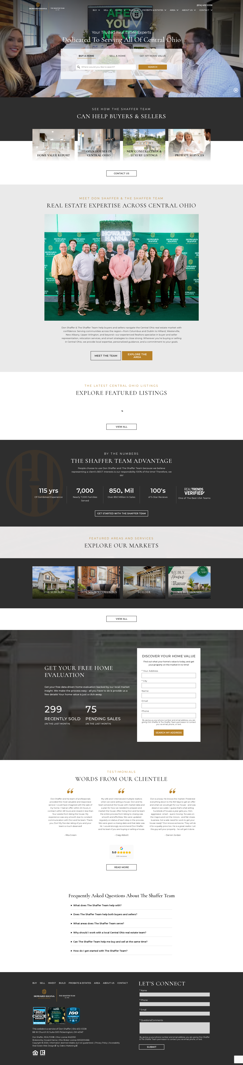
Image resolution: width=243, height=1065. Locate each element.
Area (97, 983)
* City (144, 681)
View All (121, 426)
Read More (121, 867)
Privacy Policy (101, 1043)
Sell (42, 983)
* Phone (143, 1000)
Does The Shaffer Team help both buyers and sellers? (105, 914)
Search (152, 67)
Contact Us (121, 173)
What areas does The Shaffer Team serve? (98, 923)
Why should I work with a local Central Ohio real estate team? (109, 932)
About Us (108, 983)
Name (145, 691)
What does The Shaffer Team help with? (97, 905)
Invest (52, 983)
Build (62, 983)
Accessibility (114, 1043)
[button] (236, 90)
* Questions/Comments (151, 1020)
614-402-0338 (80, 1029)
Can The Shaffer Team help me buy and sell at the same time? (110, 941)
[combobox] (106, 67)
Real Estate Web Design (43, 1046)
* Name (143, 990)
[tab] (86, 56)
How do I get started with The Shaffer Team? (100, 950)
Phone (145, 711)
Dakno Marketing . (69, 1046)
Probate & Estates (80, 983)
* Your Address (150, 671)
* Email (142, 1010)
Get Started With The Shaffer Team (121, 513)
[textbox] (107, 67)
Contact (122, 983)
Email (145, 701)
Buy (34, 983)
